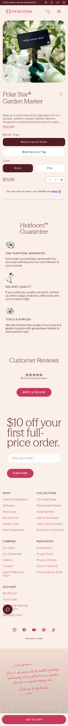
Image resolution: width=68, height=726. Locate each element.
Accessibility (44, 548)
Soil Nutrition (11, 518)
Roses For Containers (50, 530)
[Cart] (63, 2)
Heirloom (32, 639)
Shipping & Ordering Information (15, 607)
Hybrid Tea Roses (47, 518)
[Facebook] (24, 630)
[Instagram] (14, 630)
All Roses (8, 505)
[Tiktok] (53, 630)
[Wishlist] (57, 2)
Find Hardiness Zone (49, 572)
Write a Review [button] (34, 392)
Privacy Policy (45, 554)
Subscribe (20, 473)
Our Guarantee (12, 554)
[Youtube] (34, 630)
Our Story (9, 548)
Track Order (10, 599)
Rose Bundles (45, 511)
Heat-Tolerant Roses (49, 524)
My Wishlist (10, 593)
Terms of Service (47, 566)
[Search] (48, 11)
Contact (8, 566)
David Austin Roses (49, 505)
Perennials (9, 511)
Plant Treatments (13, 530)
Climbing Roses (46, 499)
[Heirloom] (19, 11)
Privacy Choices (46, 560)
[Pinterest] (44, 630)
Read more (8, 126)
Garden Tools (11, 524)
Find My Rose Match (15, 499)
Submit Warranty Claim (13, 574)
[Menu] (58, 11)
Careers (8, 560)
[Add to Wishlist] (61, 94)
